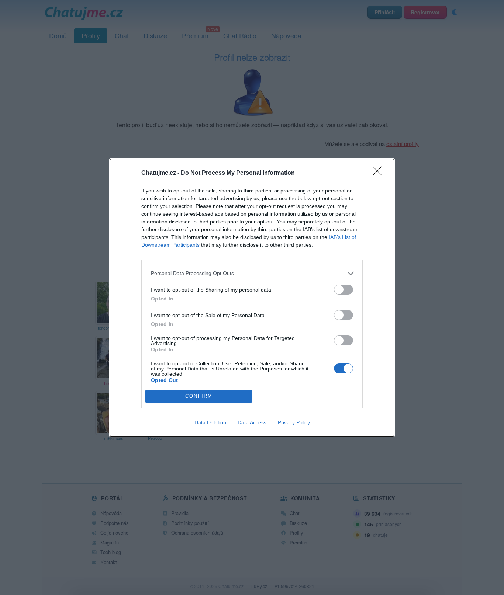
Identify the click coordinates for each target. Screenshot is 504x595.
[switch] (343, 290)
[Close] (380, 173)
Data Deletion (210, 422)
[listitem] (252, 273)
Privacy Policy (294, 422)
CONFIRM (199, 396)
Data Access (252, 422)
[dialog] (252, 297)
